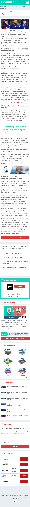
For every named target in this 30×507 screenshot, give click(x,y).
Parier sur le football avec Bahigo (15, 237)
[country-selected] (14, 501)
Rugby (22, 365)
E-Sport (8, 375)
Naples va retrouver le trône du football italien (17, 393)
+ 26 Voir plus (6, 273)
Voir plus (26, 377)
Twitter (20, 497)
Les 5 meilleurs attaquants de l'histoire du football (15, 262)
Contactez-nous (14, 497)
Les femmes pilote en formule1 (12, 253)
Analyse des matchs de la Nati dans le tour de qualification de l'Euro (16, 404)
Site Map (24, 497)
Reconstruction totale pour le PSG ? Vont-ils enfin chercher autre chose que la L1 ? (18, 387)
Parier (20, 286)
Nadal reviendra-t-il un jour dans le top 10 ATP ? (18, 410)
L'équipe (21, 495)
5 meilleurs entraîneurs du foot (12, 257)
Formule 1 (22, 375)
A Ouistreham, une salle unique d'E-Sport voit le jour (17, 399)
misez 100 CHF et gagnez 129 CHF (15, 338)
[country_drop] (16, 501)
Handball (8, 365)
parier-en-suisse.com (13, 495)
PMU (8, 356)
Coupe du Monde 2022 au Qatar (14, 103)
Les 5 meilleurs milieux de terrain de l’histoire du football (15, 268)
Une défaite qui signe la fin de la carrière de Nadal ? (17, 416)
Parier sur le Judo (22, 356)
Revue (20, 289)
